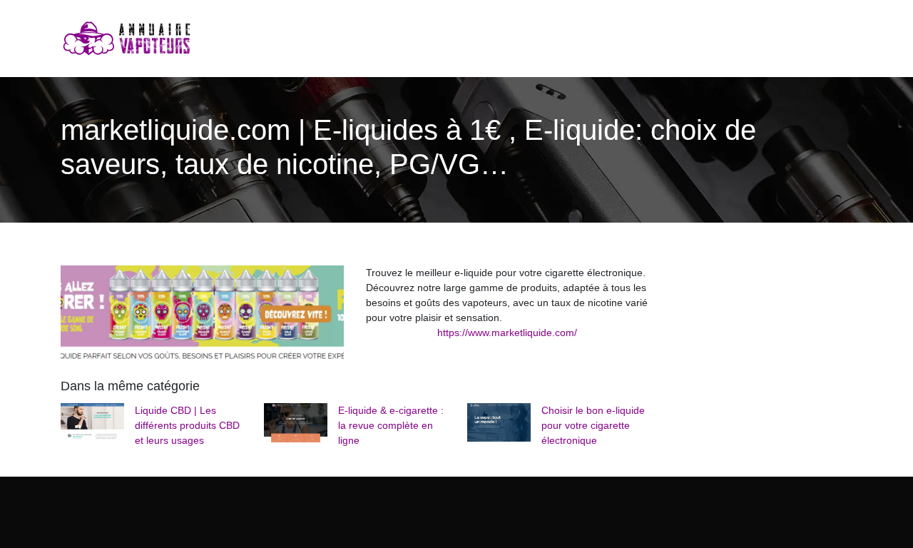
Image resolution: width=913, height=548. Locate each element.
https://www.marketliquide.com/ (507, 332)
